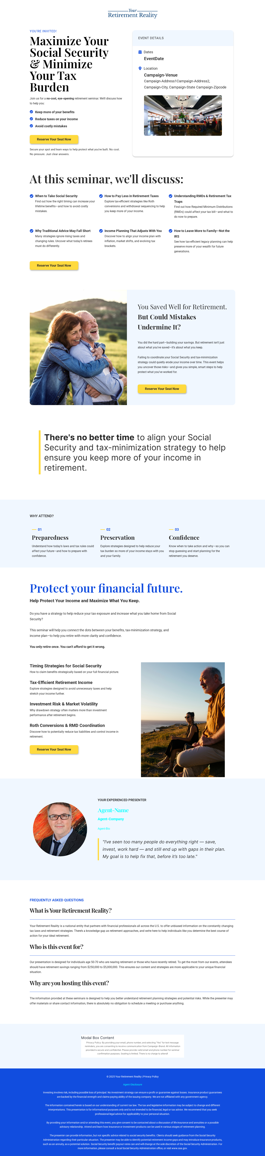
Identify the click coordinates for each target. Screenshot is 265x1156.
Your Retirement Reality (128, 1076)
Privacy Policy (151, 1076)
